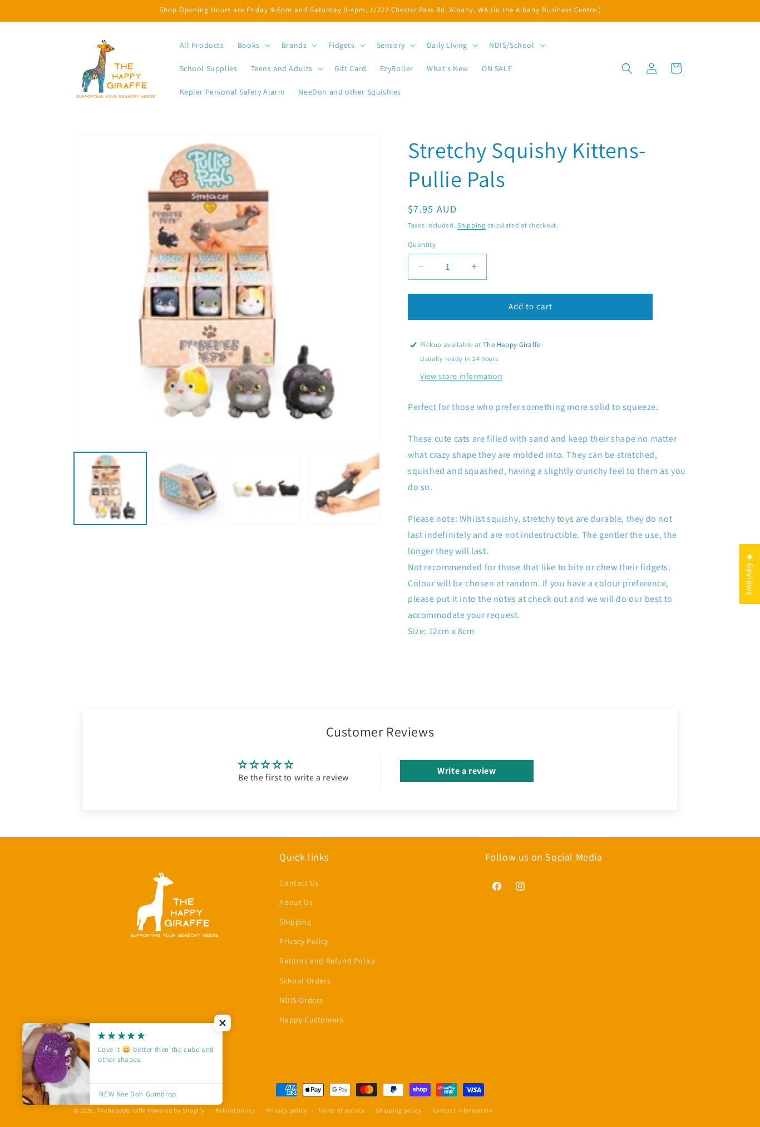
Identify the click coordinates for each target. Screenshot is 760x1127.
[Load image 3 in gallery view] (266, 488)
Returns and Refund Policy (327, 961)
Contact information (463, 1110)
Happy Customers (311, 1019)
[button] (253, 45)
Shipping (471, 225)
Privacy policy (286, 1110)
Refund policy (235, 1110)
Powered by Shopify (176, 1110)
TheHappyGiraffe (121, 1110)
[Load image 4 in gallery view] (344, 488)
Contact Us (299, 882)
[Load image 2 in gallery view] (188, 488)
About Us (296, 902)
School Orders (304, 980)
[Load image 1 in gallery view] (110, 488)
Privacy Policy (303, 941)
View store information (461, 376)
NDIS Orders (301, 1000)
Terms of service (341, 1110)
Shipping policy (399, 1110)
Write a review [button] (466, 771)
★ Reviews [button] (750, 574)
